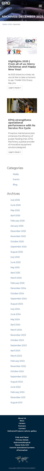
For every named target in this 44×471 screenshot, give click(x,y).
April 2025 (15, 273)
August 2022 (17, 382)
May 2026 (15, 210)
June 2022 (16, 387)
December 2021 (18, 397)
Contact (22, 428)
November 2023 (18, 335)
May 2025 (15, 267)
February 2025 (18, 283)
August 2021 (16, 402)
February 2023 (18, 361)
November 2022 (18, 366)
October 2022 (17, 371)
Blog (15, 184)
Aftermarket (22, 450)
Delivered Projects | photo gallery (22, 431)
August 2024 (17, 304)
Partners (22, 426)
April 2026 (15, 215)
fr (40, 9)
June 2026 (16, 205)
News (22, 421)
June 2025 (16, 262)
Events (16, 179)
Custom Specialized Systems (22, 447)
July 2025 (15, 257)
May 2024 (15, 319)
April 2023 (15, 351)
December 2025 (18, 231)
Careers (22, 423)
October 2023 (17, 340)
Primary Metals (22, 440)
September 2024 (19, 299)
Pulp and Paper (22, 437)
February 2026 (18, 221)
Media (16, 174)
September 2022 (19, 376)
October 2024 (17, 293)
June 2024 (16, 314)
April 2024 (15, 325)
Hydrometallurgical (22, 442)
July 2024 (15, 309)
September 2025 (19, 247)
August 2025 (17, 252)
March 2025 (16, 278)
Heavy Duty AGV (22, 445)
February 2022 (18, 392)
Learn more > (15, 88)
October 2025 (17, 241)
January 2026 (17, 226)
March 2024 (16, 330)
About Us (22, 418)
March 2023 (16, 356)
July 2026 (15, 200)
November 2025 (18, 236)
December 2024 (18, 288)
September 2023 (19, 345)
